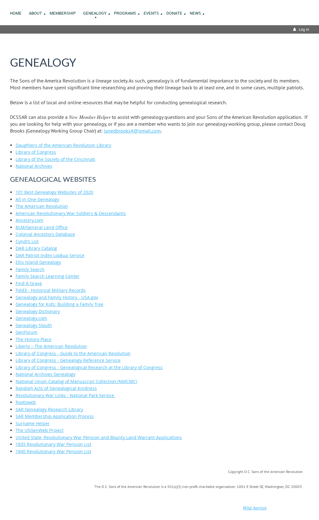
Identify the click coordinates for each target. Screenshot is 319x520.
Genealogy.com (31, 318)
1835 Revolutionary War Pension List (53, 444)
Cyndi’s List (27, 241)
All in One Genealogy (37, 199)
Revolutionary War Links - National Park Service (65, 395)
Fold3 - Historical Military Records (51, 290)
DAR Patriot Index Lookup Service (50, 255)
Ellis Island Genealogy (38, 262)
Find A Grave (29, 283)
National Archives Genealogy (45, 374)
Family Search (30, 269)
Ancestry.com (29, 220)
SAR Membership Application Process (55, 416)
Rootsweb (26, 402)
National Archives (34, 166)
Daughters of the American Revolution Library (63, 145)
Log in (304, 29)
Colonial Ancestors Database (45, 234)
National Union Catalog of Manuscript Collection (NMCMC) (76, 381)
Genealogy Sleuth (34, 325)
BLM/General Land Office (42, 227)
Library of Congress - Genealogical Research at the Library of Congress (89, 367)
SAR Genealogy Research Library (49, 409)
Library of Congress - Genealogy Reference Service (68, 360)
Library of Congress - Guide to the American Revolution (73, 353)
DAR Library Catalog (36, 248)
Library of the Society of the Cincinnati (55, 159)
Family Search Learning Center (47, 276)
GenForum (26, 332)
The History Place (33, 339)
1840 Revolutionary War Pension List (53, 451)
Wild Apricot (255, 508)
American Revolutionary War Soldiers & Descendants (71, 213)
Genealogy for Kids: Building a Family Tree (59, 304)
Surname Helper (33, 423)
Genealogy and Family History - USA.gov (57, 297)
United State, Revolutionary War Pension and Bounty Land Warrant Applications (99, 437)
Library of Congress (36, 152)
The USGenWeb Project (40, 430)
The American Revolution (42, 206)
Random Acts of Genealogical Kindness (56, 388)
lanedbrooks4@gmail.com (132, 131)
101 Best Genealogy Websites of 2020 (54, 192)
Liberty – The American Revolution (51, 346)
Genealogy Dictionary (38, 311)
